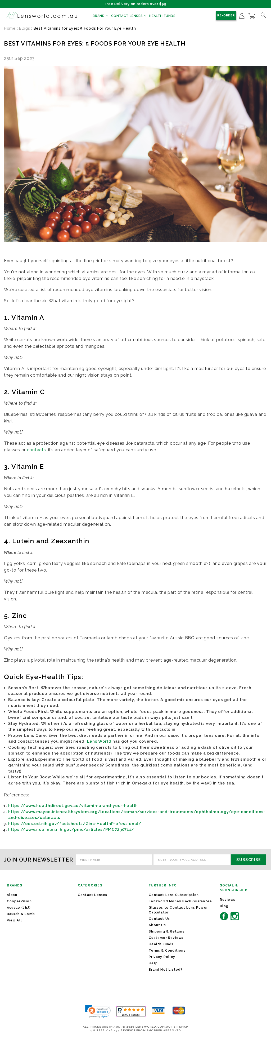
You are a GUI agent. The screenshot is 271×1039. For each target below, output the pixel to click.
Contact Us (159, 919)
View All (14, 920)
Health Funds (162, 16)
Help (153, 963)
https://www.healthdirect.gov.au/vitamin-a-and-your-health (73, 805)
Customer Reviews (166, 938)
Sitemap (181, 1026)
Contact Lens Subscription (174, 895)
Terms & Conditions (167, 950)
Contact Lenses (127, 16)
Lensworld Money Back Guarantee (180, 901)
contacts (36, 449)
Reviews (227, 900)
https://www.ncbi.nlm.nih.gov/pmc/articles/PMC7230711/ (71, 829)
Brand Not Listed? (165, 969)
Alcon (12, 895)
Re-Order (226, 15)
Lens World (99, 741)
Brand (99, 16)
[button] (98, 1011)
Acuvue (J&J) (19, 907)
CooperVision (19, 901)
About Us (157, 925)
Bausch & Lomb (21, 914)
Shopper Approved (164, 1030)
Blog (224, 906)
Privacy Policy (162, 957)
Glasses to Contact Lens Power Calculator (178, 910)
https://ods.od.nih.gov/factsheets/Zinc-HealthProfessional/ (74, 823)
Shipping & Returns (166, 931)
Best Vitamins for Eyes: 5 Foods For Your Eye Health (95, 43)
